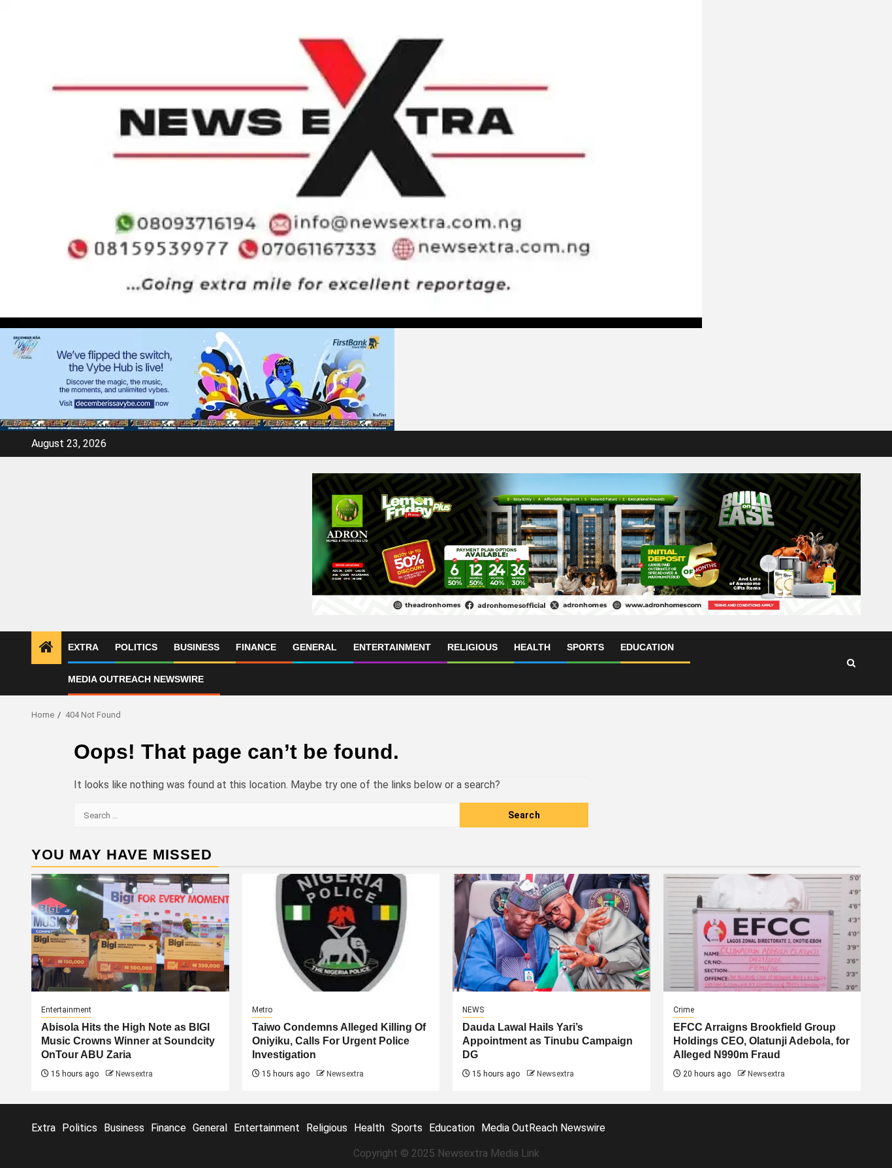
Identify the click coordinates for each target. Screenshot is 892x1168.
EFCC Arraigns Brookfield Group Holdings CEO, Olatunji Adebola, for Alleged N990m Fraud (761, 1041)
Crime (683, 1009)
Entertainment (392, 647)
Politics (136, 647)
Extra (83, 647)
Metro (262, 1009)
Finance (256, 647)
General (315, 647)
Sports (585, 647)
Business (196, 647)
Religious (472, 647)
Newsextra (134, 1073)
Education (647, 647)
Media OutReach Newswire (136, 679)
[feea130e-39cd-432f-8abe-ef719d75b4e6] (197, 379)
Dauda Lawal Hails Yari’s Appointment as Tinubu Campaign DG (547, 1041)
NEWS (473, 1009)
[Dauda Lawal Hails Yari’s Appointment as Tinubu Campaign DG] (551, 933)
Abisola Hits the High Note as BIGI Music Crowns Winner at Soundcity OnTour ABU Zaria (128, 1041)
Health (532, 647)
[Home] (46, 648)
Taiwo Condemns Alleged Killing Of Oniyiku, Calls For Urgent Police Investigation (339, 1041)
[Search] (851, 663)
